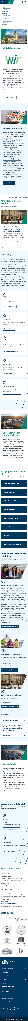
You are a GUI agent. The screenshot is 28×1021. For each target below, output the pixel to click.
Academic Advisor (7, 20)
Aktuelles (5, 9)
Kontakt (5, 24)
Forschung (6, 11)
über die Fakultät (8, 97)
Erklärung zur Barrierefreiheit (9, 1001)
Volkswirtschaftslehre (11, 501)
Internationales (6, 702)
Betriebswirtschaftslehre (11, 483)
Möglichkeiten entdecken (9, 626)
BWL (18, 140)
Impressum (4, 995)
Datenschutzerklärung (7, 998)
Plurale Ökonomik (9, 492)
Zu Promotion (8, 328)
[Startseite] (8, 962)
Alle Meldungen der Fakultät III (18, 197)
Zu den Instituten (8, 306)
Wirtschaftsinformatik (9, 141)
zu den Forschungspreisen (11, 396)
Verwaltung (6, 22)
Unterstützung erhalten (8, 670)
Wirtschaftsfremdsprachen (12, 544)
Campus (5, 13)
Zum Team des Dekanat (10, 829)
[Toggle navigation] (25, 2)
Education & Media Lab (10, 720)
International (6, 8)
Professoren (6, 17)
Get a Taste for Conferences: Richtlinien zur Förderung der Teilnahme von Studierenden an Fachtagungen (12, 727)
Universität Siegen (10, 1013)
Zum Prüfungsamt (9, 851)
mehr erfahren (8, 183)
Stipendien (6, 735)
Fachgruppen (6, 15)
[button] (2, 247)
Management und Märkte (10, 161)
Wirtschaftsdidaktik (10, 509)
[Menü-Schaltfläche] (22, 2)
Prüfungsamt (6, 663)
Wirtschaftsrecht (7, 143)
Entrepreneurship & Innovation (12, 160)
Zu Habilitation (8, 373)
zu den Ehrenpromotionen (11, 351)
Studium (5, 19)
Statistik (6, 535)
